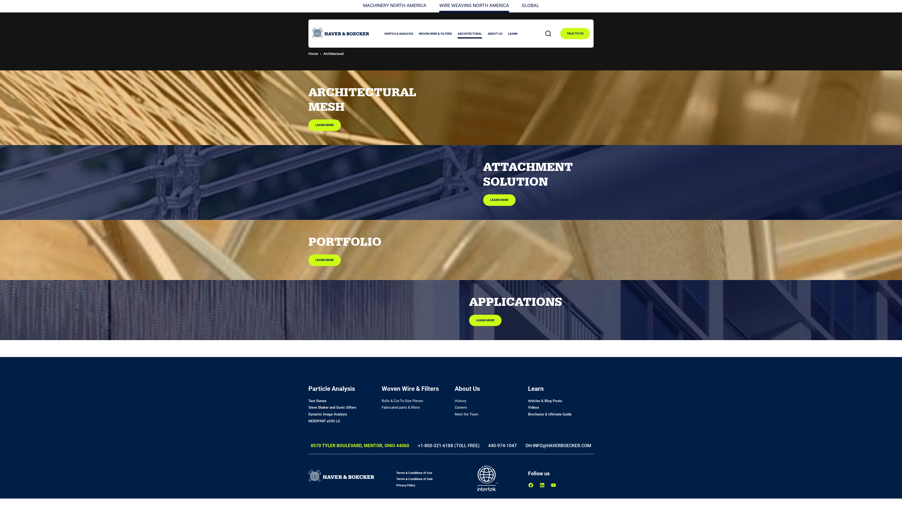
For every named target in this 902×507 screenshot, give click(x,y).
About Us (467, 388)
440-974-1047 (502, 445)
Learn (536, 388)
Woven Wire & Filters (410, 388)
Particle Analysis (331, 388)
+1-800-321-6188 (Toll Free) (449, 445)
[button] (399, 34)
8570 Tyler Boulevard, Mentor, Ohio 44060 (360, 445)
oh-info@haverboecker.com (558, 445)
